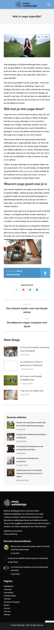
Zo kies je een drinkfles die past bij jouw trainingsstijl (34, 349)
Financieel (8, 589)
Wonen (6, 605)
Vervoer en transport (12, 602)
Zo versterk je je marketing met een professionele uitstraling (29, 448)
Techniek (7, 599)
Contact (7, 608)
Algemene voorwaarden (13, 531)
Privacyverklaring (10, 534)
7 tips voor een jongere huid (31, 391)
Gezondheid (8, 593)
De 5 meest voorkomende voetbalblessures (31, 378)
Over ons (7, 611)
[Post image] (11, 351)
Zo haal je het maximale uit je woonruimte (27, 459)
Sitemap (7, 615)
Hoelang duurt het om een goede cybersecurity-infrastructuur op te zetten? (29, 473)
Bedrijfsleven (9, 586)
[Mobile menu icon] (48, 4)
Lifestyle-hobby (10, 596)
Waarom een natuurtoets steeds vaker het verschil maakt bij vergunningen (31, 424)
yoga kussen (28, 171)
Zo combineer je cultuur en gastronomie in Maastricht (31, 363)
